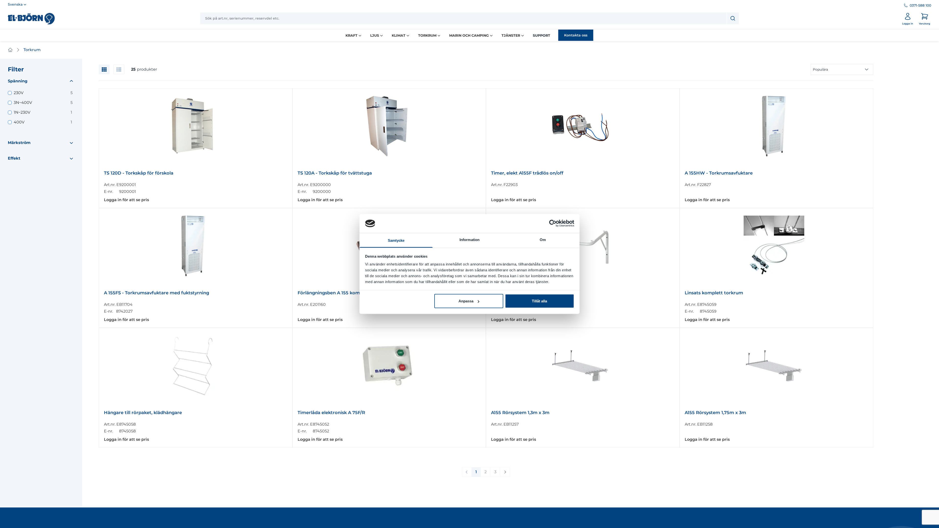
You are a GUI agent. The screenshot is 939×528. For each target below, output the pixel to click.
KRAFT (352, 35)
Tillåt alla (539, 301)
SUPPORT (541, 35)
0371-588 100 (920, 5)
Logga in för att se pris (126, 200)
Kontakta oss (575, 35)
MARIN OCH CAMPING (469, 35)
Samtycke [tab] (396, 240)
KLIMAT (398, 35)
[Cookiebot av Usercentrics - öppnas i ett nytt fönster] (552, 223)
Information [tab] (469, 239)
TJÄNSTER (511, 35)
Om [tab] (543, 239)
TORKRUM (427, 35)
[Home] (10, 49)
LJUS (374, 35)
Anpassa (465, 301)
